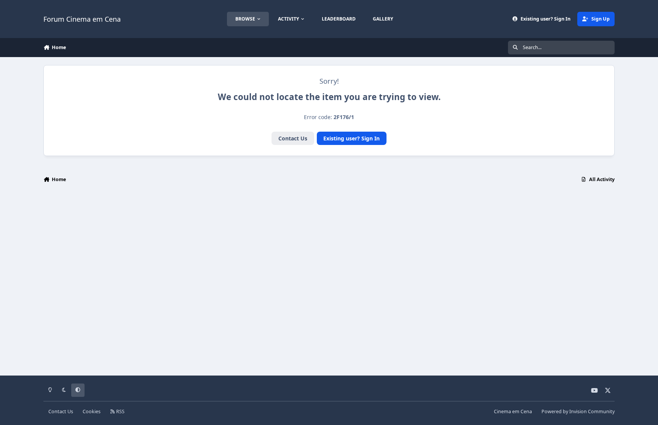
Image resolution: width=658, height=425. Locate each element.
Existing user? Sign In (351, 138)
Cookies (92, 411)
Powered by (578, 411)
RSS (120, 411)
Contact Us (292, 138)
